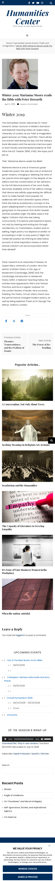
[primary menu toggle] (27, 35)
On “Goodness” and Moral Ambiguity (23, 801)
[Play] (5, 739)
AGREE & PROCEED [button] (28, 876)
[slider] (48, 738)
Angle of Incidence (13, 795)
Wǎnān (7, 789)
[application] (27, 739)
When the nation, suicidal (16, 613)
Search (5, 765)
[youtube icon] (37, 3)
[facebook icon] (29, 3)
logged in (20, 635)
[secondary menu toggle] (3, 2)
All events (12, 714)
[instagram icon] (42, 3)
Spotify (35, 753)
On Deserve (10, 817)
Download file (9, 743)
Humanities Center (27, 16)
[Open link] (14, 321)
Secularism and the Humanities (19, 485)
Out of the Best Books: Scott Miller (25, 660)
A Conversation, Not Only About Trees (23, 404)
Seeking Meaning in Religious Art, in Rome (26, 444)
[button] (49, 845)
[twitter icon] (33, 3)
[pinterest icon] (22, 321)
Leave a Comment (29, 104)
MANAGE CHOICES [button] (27, 868)
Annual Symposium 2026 (20, 697)
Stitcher (45, 753)
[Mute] (42, 739)
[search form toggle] (51, 3)
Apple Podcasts (21, 753)
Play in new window (28, 743)
